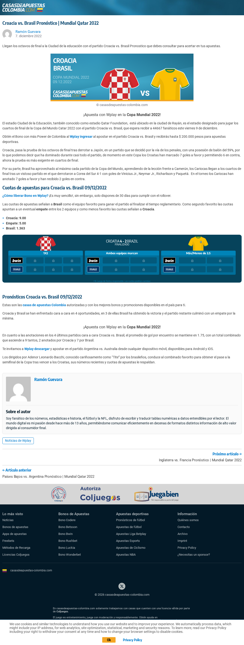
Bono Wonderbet (69, 554)
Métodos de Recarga (16, 547)
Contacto (184, 527)
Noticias (8, 520)
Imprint (182, 541)
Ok (109, 640)
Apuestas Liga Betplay (131, 534)
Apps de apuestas (14, 534)
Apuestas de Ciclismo (130, 547)
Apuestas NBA (126, 554)
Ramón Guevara (48, 379)
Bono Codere (67, 520)
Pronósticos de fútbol (130, 520)
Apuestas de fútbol (129, 527)
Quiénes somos (188, 520)
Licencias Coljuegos (16, 554)
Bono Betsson (67, 527)
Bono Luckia (66, 547)
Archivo (183, 534)
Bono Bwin (65, 534)
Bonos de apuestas (15, 527)
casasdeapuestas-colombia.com (31, 570)
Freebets (8, 541)
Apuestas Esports (128, 541)
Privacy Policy (187, 547)
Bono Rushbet (67, 541)
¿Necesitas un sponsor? (194, 554)
